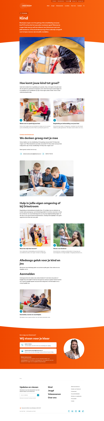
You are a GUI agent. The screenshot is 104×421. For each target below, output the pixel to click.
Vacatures (68, 1)
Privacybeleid (73, 398)
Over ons (73, 5)
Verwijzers (54, 1)
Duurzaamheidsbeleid (75, 393)
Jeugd (52, 5)
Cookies (72, 401)
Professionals (73, 391)
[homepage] (26, 6)
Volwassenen (59, 5)
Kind (48, 5)
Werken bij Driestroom (75, 386)
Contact (80, 5)
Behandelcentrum (61, 1)
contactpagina (24, 360)
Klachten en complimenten (76, 396)
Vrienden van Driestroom (76, 389)
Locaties (67, 5)
